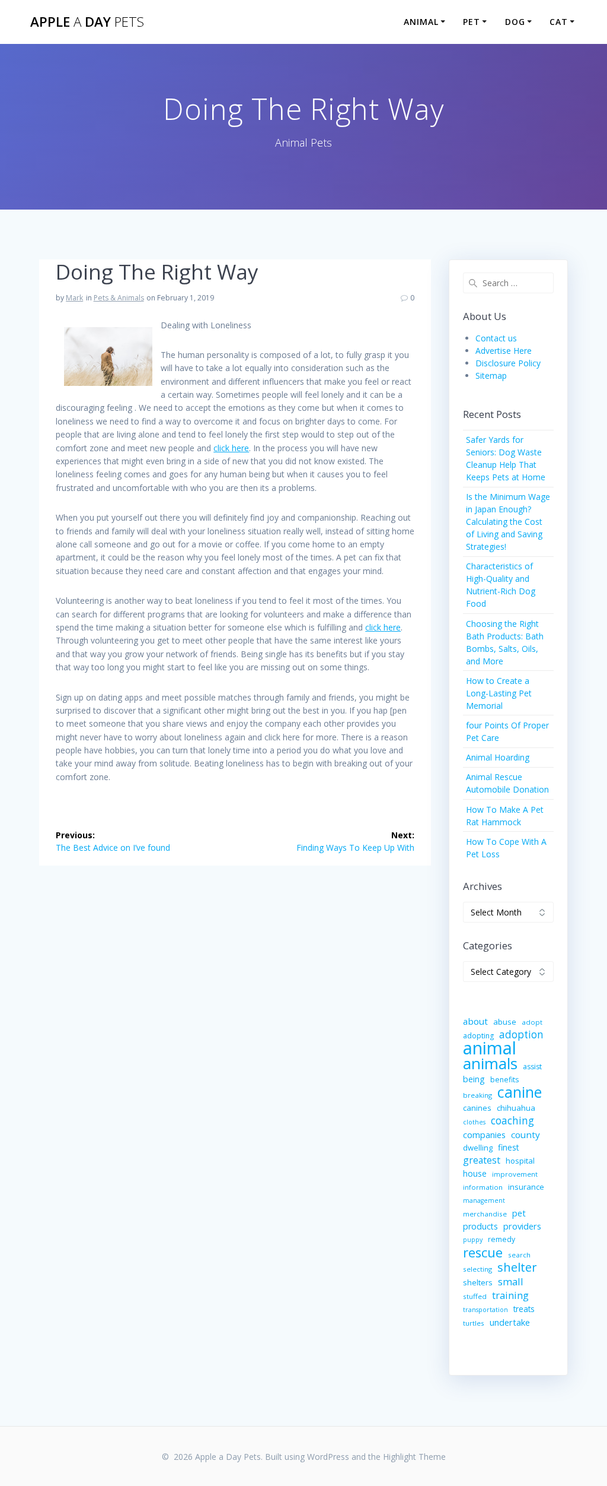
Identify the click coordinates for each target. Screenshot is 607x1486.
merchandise (485, 1213)
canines (477, 1107)
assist (532, 1067)
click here (231, 448)
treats (524, 1308)
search (519, 1254)
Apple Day (87, 21)
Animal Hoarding (497, 757)
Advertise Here (503, 350)
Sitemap (491, 375)
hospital (520, 1160)
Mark (74, 298)
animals (490, 1063)
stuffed (475, 1296)
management (484, 1200)
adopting (478, 1036)
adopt (532, 1022)
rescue (483, 1252)
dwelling (478, 1147)
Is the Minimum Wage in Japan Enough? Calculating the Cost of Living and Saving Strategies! (508, 521)
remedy (501, 1239)
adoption (521, 1034)
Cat (559, 21)
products (480, 1226)
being (474, 1079)
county (525, 1134)
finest (508, 1147)
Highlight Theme (414, 1456)
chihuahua (516, 1107)
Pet (471, 21)
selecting (477, 1269)
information (483, 1187)
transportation (485, 1310)
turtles (473, 1323)
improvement (515, 1174)
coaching (512, 1120)
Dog (515, 21)
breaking (477, 1095)
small (510, 1281)
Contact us (496, 338)
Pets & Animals (119, 298)
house (475, 1173)
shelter (517, 1267)
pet (519, 1213)
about (475, 1021)
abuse (504, 1021)
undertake (510, 1322)
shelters (478, 1282)
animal (489, 1048)
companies (484, 1134)
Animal (421, 21)
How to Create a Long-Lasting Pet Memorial (499, 693)
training (510, 1295)
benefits (504, 1080)
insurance (526, 1186)
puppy (473, 1239)
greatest (481, 1160)
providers (522, 1226)
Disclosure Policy (508, 363)
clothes (474, 1122)
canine (519, 1092)
